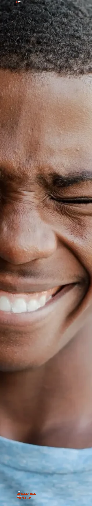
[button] (74, 2)
